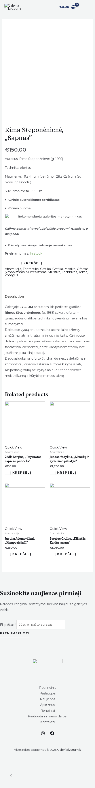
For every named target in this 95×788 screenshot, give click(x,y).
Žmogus (11, 275)
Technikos (69, 272)
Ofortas (82, 269)
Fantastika (31, 269)
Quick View (13, 447)
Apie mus (47, 705)
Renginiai (47, 711)
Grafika (45, 269)
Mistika (70, 269)
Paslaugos (47, 693)
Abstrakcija (13, 269)
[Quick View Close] (11, 776)
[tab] (47, 296)
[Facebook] (52, 733)
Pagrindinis (47, 688)
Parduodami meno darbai (47, 716)
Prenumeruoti (15, 633)
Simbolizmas (15, 272)
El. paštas (8, 625)
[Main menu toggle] (86, 7)
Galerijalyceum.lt (69, 749)
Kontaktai (47, 722)
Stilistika (54, 272)
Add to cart (29, 263)
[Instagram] (43, 733)
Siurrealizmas (36, 272)
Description (14, 296)
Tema (83, 272)
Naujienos (47, 699)
